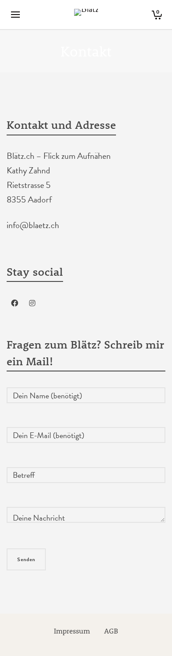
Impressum (72, 630)
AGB (111, 630)
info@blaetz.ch (33, 225)
